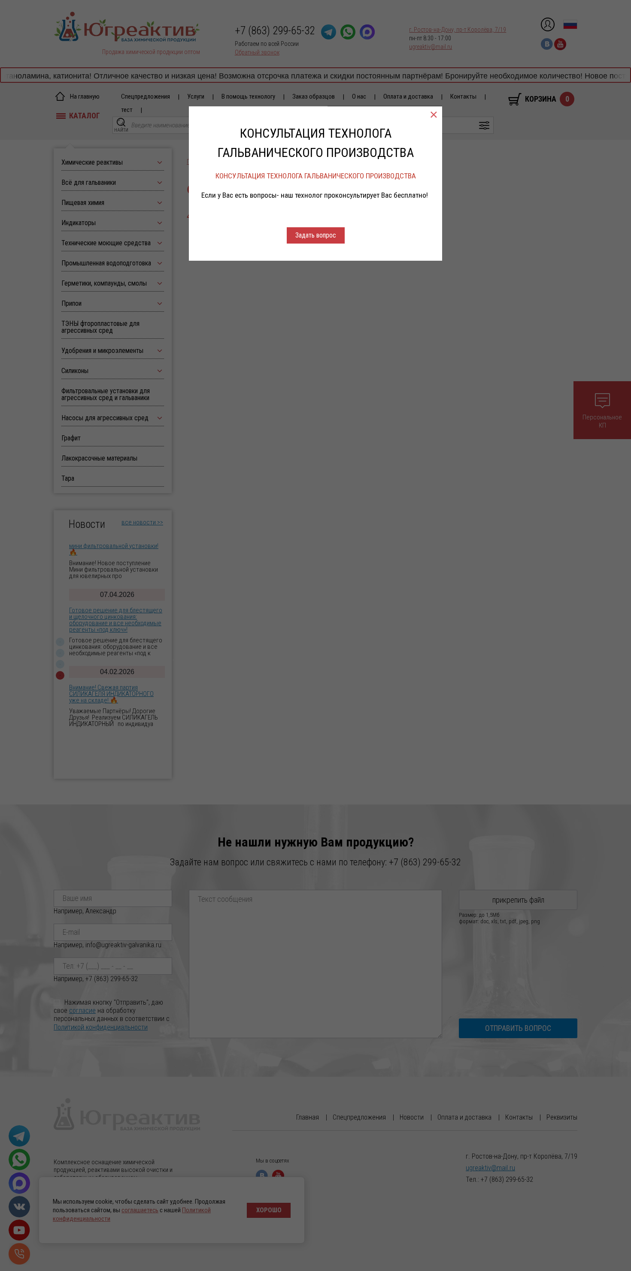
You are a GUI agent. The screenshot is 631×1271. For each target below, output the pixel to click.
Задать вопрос (315, 235)
